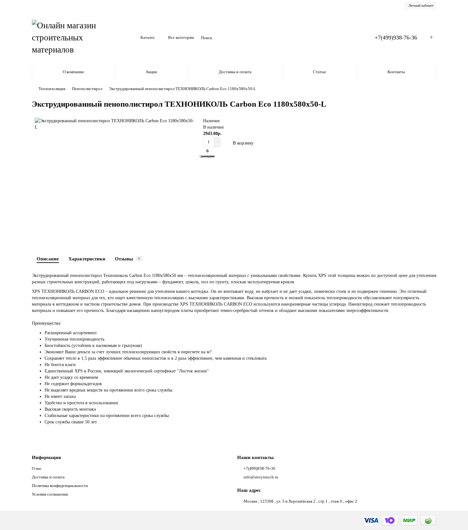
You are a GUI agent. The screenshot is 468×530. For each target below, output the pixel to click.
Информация (46, 457)
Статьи (319, 71)
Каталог (147, 37)
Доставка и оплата (235, 71)
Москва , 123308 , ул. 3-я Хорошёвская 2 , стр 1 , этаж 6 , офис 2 (300, 501)
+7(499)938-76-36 (396, 37)
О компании (73, 71)
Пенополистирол (87, 88)
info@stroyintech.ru (261, 477)
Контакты (396, 71)
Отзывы (127, 258)
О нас (37, 468)
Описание (48, 258)
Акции (151, 71)
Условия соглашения (50, 494)
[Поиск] (353, 38)
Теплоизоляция (52, 88)
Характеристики (86, 258)
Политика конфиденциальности (60, 485)
